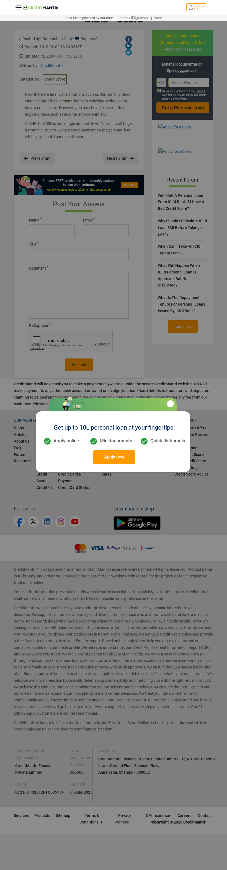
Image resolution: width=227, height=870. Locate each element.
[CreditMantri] (40, 7)
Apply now (114, 456)
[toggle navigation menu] (19, 7)
